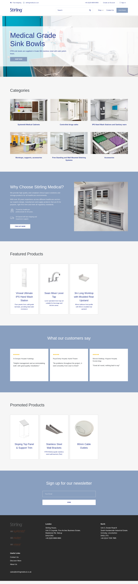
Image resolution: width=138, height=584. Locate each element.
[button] (101, 10)
